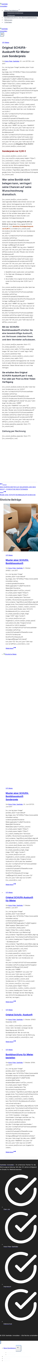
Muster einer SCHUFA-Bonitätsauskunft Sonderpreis (18, 494)
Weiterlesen (11, 648)
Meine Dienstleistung (10, 1348)
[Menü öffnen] (2, 34)
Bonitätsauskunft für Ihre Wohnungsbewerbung (20, 17)
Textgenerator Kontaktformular (15, 13)
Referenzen (8, 20)
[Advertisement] (19, 463)
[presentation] (21, 528)
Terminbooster (11, 15)
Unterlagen (8, 22)
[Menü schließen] (0, 1342)
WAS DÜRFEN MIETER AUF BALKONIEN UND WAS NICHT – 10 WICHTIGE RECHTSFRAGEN (18, 487)
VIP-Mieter (5, 42)
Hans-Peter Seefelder (12, 61)
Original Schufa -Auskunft (19, 1014)
